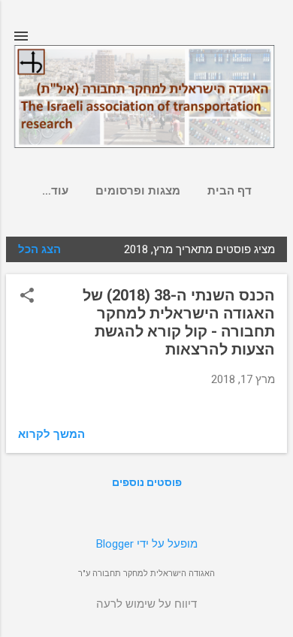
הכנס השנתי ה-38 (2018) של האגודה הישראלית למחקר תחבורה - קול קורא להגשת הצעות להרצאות (179, 322)
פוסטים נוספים (147, 482)
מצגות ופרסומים (137, 191)
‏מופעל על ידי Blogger (147, 544)
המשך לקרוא (51, 434)
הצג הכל (39, 249)
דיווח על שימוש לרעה (146, 604)
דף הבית (229, 191)
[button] (27, 296)
